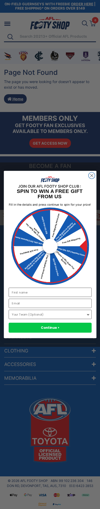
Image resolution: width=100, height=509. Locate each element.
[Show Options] (88, 314)
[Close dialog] (91, 175)
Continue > (50, 327)
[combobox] (49, 314)
